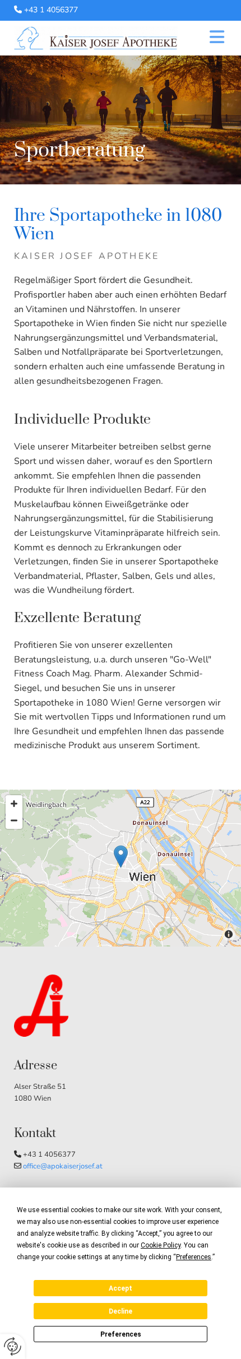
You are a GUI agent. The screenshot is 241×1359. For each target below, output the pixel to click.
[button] (211, 38)
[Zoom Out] (14, 820)
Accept (120, 1288)
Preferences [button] (193, 1257)
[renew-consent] (12, 1346)
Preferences (120, 1334)
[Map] (120, 868)
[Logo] (96, 38)
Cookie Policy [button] (160, 1245)
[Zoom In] (14, 803)
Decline (120, 1311)
